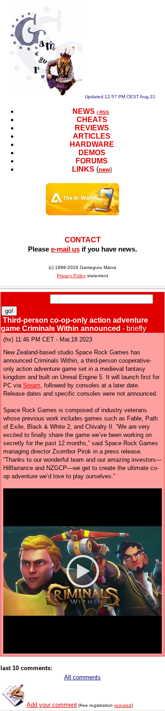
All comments (82, 677)
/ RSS (103, 112)
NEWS (83, 111)
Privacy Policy (71, 275)
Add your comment (52, 704)
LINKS (83, 169)
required (123, 705)
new (104, 169)
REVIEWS (92, 128)
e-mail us (65, 249)
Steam (31, 385)
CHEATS (92, 119)
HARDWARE (92, 144)
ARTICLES (91, 136)
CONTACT (83, 240)
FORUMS (92, 161)
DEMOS (91, 153)
